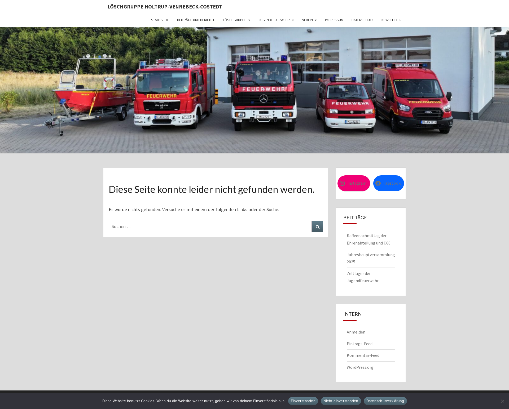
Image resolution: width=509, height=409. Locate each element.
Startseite (160, 19)
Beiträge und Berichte (196, 19)
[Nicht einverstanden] (502, 401)
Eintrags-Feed (359, 343)
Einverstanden (303, 401)
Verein (307, 19)
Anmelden (356, 332)
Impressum (334, 19)
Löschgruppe (234, 19)
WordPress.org (360, 367)
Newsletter (391, 19)
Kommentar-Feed (363, 355)
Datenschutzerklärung (385, 401)
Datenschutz (363, 19)
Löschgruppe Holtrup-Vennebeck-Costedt (164, 6)
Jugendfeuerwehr (274, 19)
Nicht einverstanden (340, 401)
